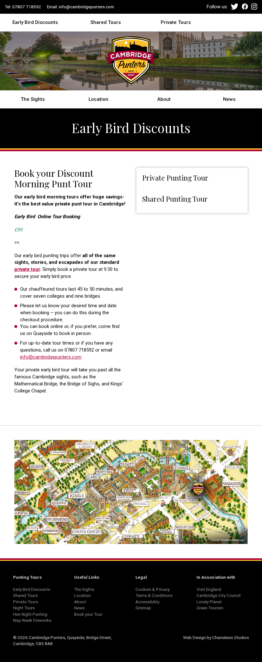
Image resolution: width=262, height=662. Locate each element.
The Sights (33, 99)
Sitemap (143, 607)
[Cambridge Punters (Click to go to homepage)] (131, 62)
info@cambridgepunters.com (86, 6)
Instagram (254, 7)
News (229, 99)
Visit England (208, 589)
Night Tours (24, 607)
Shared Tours (105, 22)
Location (98, 99)
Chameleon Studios (230, 637)
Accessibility (147, 601)
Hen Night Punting (30, 614)
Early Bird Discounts (35, 22)
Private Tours (176, 22)
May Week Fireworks (32, 620)
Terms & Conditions (154, 595)
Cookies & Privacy (152, 589)
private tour (27, 269)
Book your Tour (88, 614)
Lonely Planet (209, 601)
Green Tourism (209, 607)
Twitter (234, 7)
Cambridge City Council (218, 595)
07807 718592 (26, 6)
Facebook (245, 7)
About (164, 99)
